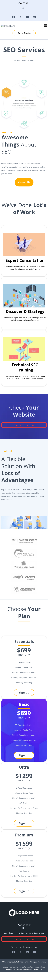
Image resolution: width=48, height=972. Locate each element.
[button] (45, 26)
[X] (20, 16)
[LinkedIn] (34, 16)
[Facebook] (13, 16)
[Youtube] (27, 16)
